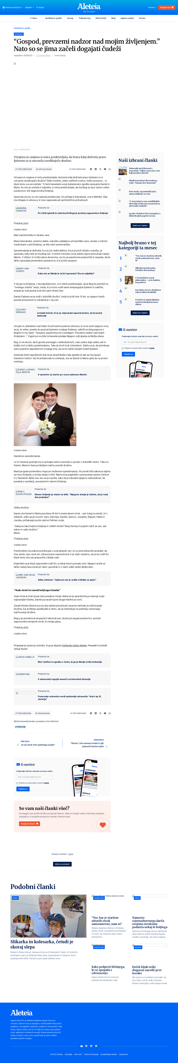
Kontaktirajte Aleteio (109, 1054)
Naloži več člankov (140, 225)
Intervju (70, 18)
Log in (70, 854)
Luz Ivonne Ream (43, 55)
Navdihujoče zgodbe (53, 18)
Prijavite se (23, 789)
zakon (15, 898)
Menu (34, 18)
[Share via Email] (105, 169)
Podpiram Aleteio (28, 823)
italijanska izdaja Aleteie (74, 645)
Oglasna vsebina (127, 18)
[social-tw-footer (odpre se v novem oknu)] (91, 1046)
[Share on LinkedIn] (96, 169)
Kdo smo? (78, 1054)
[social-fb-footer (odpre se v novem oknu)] (86, 1046)
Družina (142, 18)
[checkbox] (17, 783)
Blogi (113, 18)
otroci (137, 898)
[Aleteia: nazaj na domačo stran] (89, 6)
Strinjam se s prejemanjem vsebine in (34, 783)
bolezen (138, 947)
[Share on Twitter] (100, 169)
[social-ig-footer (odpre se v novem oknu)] (96, 1046)
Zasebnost (123, 1054)
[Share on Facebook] (91, 169)
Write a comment (62, 864)
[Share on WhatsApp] (110, 169)
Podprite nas (165, 7)
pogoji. (46, 783)
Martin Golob (101, 18)
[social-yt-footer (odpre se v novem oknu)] (81, 1046)
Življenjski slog (84, 18)
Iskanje (41, 7)
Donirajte (68, 1054)
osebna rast (99, 898)
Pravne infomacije (91, 1054)
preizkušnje (20, 726)
